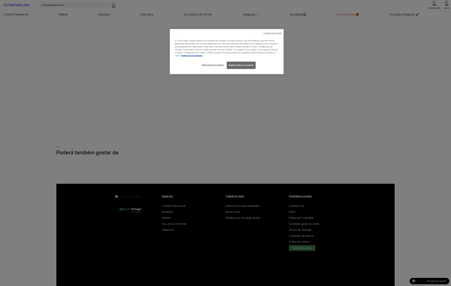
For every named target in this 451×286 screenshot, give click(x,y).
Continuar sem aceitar (272, 33)
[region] (226, 51)
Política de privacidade (191, 55)
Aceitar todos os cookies (241, 65)
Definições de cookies (213, 65)
